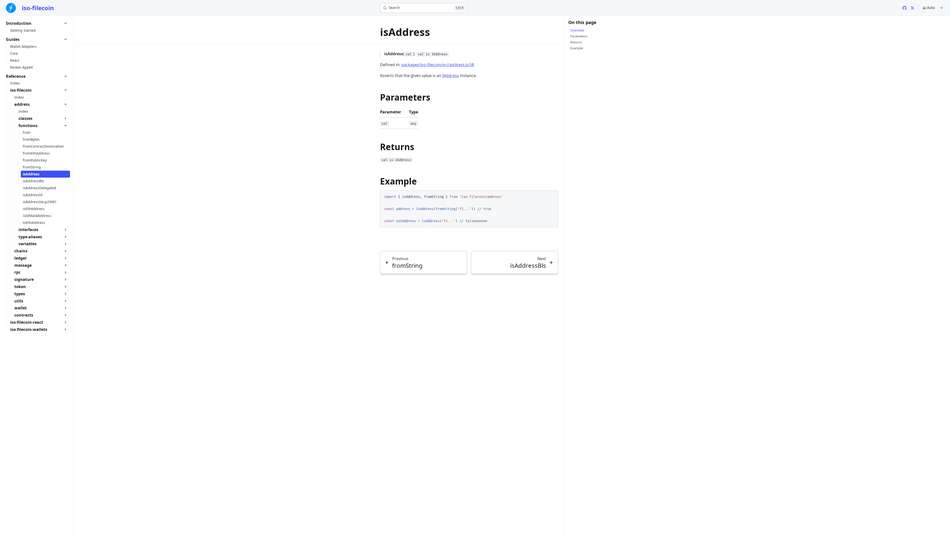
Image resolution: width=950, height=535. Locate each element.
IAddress (450, 75)
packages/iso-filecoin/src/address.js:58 (437, 64)
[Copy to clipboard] (552, 196)
